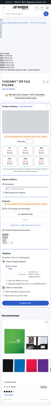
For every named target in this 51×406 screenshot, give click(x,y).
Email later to (25, 225)
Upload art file (27, 214)
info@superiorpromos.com (36, 2)
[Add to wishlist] (44, 81)
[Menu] (4, 8)
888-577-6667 (20, 2)
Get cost (22, 274)
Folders (15, 23)
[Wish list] (42, 8)
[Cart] (47, 8)
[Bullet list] (3, 237)
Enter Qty (21, 141)
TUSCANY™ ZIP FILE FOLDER (32, 23)
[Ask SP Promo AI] (37, 8)
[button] (25, 106)
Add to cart (26, 303)
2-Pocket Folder (10, 382)
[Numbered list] (6, 237)
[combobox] (25, 14)
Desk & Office (6, 23)
